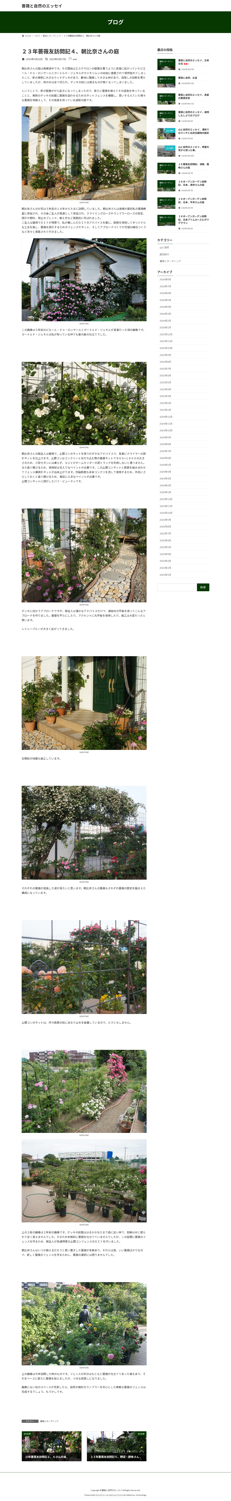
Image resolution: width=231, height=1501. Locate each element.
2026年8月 (165, 279)
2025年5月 (165, 382)
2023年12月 (166, 499)
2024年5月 (165, 464)
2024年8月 (165, 444)
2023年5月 (165, 547)
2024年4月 (165, 471)
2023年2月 (165, 567)
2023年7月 (165, 533)
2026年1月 (165, 327)
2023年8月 (165, 526)
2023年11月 (166, 506)
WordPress (101, 1495)
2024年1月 (165, 492)
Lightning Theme (115, 1495)
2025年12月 (166, 334)
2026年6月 (165, 293)
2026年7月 (165, 286)
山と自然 (164, 247)
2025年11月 (166, 341)
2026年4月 (165, 307)
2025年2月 (165, 403)
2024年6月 (165, 458)
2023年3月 (165, 561)
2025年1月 (165, 410)
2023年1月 (165, 574)
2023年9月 (165, 519)
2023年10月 (166, 512)
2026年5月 (165, 300)
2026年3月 (165, 313)
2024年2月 (165, 485)
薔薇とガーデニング (49, 1421)
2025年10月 (166, 348)
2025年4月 (165, 389)
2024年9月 (165, 437)
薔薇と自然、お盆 (187, 77)
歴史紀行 (164, 254)
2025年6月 (165, 375)
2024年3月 (165, 478)
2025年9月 (165, 355)
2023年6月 (165, 540)
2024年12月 (166, 416)
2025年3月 (165, 396)
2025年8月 (165, 361)
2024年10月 (166, 430)
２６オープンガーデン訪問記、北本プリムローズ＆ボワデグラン (193, 219)
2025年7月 (165, 368)
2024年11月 (166, 423)
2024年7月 (165, 451)
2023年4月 (165, 554)
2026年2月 (165, 320)
